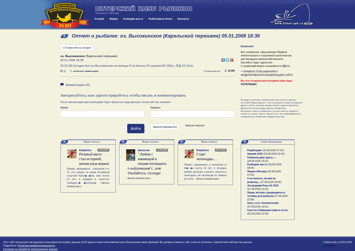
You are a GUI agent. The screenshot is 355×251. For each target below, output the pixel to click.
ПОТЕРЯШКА (249, 84)
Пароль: (156, 107)
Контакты (183, 18)
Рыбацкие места (133, 18)
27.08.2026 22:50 (271, 182)
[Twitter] (227, 58)
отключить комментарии (85, 71)
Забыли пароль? (195, 125)
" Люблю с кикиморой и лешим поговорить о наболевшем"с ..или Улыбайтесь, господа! (147, 164)
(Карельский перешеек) (89, 56)
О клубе (99, 18)
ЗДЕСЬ (286, 66)
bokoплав (144, 150)
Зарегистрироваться (165, 127)
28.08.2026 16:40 (274, 153)
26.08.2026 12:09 (258, 213)
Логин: (64, 107)
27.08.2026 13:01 (258, 206)
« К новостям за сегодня (77, 47)
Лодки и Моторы (257, 171)
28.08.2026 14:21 (258, 161)
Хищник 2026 (255, 153)
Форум (113, 18)
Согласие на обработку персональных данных (30, 249)
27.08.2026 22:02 (258, 189)
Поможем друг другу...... (261, 157)
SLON (231, 70)
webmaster (329, 245)
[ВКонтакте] (223, 58)
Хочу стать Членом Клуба (263, 203)
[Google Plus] (232, 58)
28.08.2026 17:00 (273, 150)
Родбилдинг (254, 150)
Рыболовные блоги (160, 18)
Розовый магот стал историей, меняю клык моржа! (94, 159)
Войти (136, 129)
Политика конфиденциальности (36, 245)
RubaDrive (85, 150)
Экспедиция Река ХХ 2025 (263, 185)
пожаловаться (213, 71)
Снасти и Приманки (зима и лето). (267, 210)
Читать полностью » (139, 178)
